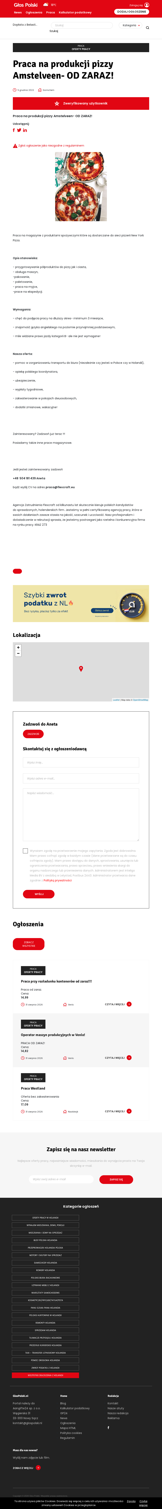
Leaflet (116, 699)
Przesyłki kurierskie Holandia (45, 1345)
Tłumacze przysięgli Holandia (45, 1337)
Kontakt (113, 1403)
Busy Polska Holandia (45, 1240)
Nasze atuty (116, 1408)
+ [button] (18, 647)
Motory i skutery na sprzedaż (45, 1255)
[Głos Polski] (26, 5)
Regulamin (67, 1438)
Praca (50, 12)
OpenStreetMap (140, 699)
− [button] (18, 653)
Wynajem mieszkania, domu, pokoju (45, 1225)
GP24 (64, 1413)
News (18, 12)
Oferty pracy (81, 47)
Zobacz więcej (23, 1468)
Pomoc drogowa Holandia (45, 1360)
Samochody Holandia (45, 1262)
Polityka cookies (71, 1433)
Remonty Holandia (45, 1322)
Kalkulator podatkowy (75, 12)
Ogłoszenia (34, 12)
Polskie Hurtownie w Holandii (45, 1315)
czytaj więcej (115, 1004)
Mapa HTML (68, 1428)
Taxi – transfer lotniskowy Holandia (45, 1352)
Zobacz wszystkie (28, 944)
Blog (63, 1403)
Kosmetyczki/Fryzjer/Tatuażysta (45, 1300)
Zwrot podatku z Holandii (45, 1367)
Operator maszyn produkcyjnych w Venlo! (53, 1035)
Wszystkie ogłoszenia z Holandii (45, 1375)
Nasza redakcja (118, 1413)
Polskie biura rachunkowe (45, 1277)
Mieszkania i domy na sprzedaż (45, 1232)
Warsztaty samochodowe (45, 1292)
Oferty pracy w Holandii (45, 1217)
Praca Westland (33, 1088)
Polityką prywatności (58, 880)
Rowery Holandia (45, 1270)
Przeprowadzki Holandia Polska (45, 1247)
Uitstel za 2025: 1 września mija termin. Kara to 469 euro (27, 25)
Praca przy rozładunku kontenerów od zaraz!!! (56, 981)
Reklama (114, 1418)
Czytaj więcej (143, 1503)
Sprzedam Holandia (45, 1330)
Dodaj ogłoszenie (131, 12)
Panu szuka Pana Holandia (45, 1307)
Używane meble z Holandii (45, 1285)
